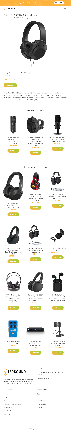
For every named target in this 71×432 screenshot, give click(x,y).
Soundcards (7, 411)
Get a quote (58, 2)
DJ (4, 401)
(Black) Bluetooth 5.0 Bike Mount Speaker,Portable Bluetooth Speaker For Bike (35, 141)
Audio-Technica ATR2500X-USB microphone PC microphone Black (13, 140)
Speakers (7, 414)
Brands (6, 397)
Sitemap (39, 407)
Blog (38, 394)
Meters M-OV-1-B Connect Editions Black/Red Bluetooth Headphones (35, 197)
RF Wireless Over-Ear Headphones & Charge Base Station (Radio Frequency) (13, 298)
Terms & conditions (43, 401)
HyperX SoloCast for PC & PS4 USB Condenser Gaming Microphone (58, 139)
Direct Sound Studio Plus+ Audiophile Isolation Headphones (57, 196)
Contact (39, 397)
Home (5, 18)
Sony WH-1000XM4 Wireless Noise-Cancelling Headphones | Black (13, 251)
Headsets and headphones (20, 73)
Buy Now (10, 85)
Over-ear (33, 73)
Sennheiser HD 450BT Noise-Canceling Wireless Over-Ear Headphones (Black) (35, 298)
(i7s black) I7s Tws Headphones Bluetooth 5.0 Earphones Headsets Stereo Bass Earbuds (57, 298)
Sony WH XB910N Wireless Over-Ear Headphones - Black (13, 205)
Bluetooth (7, 394)
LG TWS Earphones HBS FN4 (58, 249)
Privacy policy (41, 404)
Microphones (8, 407)
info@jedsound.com (43, 378)
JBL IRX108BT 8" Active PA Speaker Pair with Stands (57, 343)
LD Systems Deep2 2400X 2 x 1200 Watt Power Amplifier (35, 343)
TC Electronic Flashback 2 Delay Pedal (13, 342)
